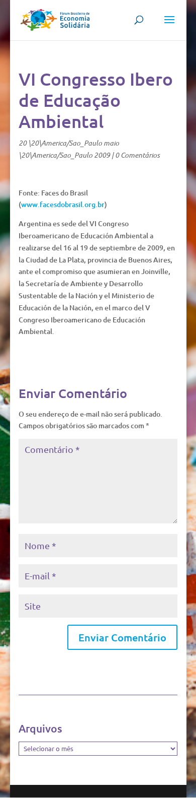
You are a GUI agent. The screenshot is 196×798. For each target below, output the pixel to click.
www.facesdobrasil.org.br (63, 204)
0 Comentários (137, 155)
